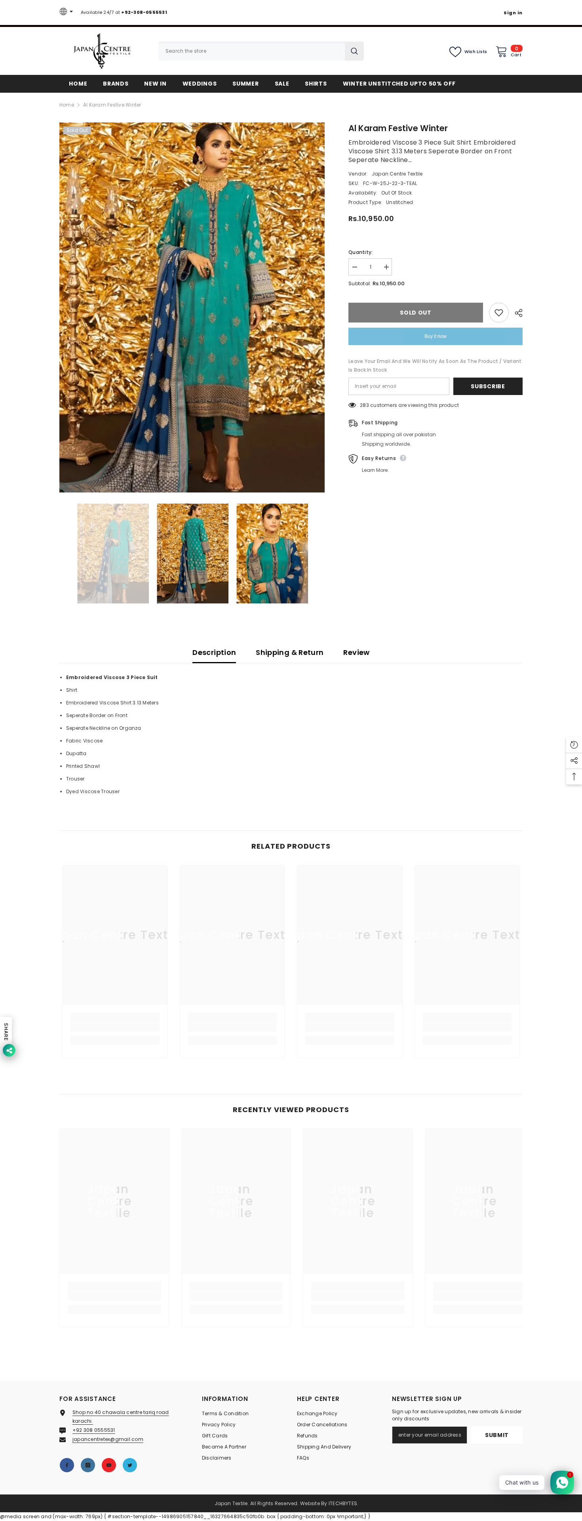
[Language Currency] (67, 12)
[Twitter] (129, 1465)
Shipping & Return (289, 652)
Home (66, 104)
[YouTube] (108, 1465)
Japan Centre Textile (397, 173)
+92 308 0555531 (93, 1430)
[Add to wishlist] (499, 313)
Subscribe (488, 386)
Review (356, 652)
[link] (115, 1027)
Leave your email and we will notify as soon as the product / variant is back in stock (434, 365)
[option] (192, 307)
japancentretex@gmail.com (107, 1439)
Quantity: (360, 252)
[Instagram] (87, 1465)
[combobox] (251, 51)
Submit (497, 1435)
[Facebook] (66, 1465)
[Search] (261, 51)
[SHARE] (516, 313)
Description (214, 652)
